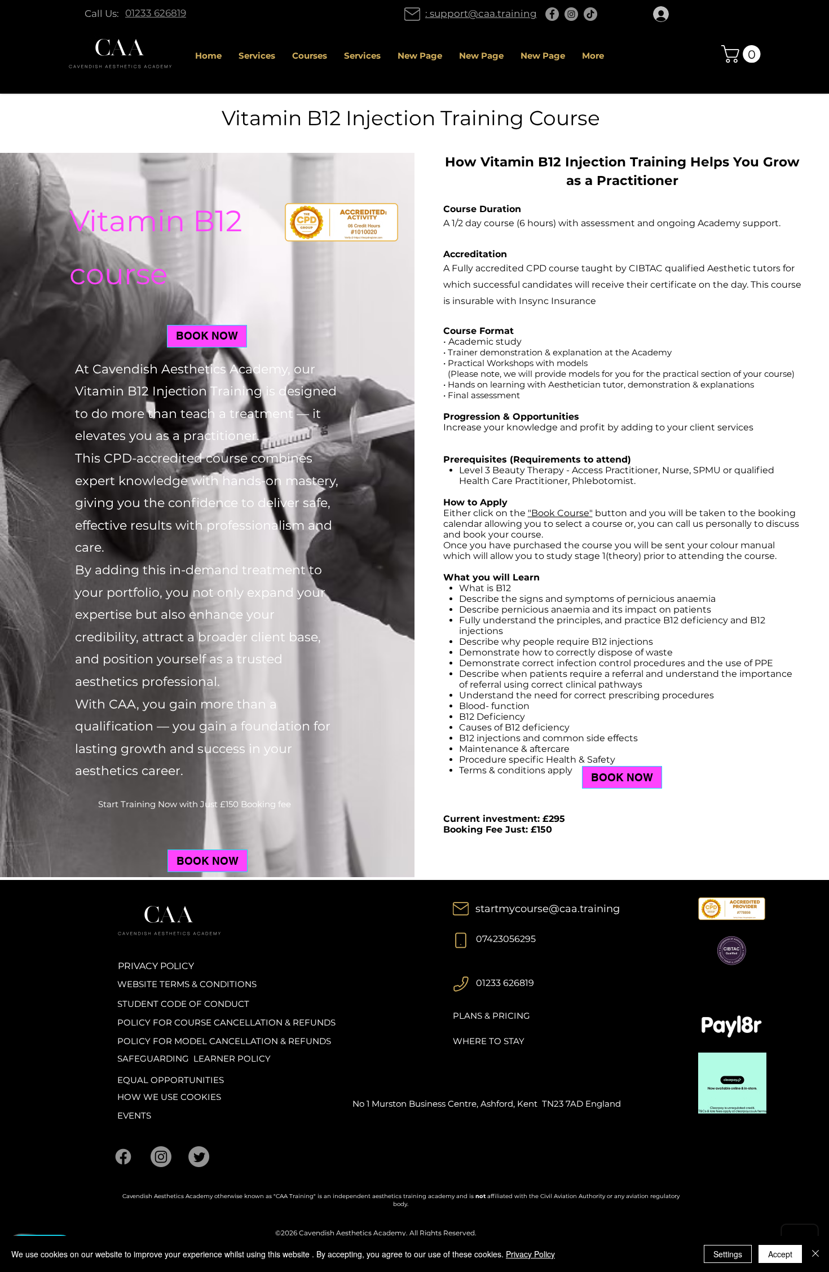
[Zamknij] (815, 1254)
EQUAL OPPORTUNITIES (170, 1080)
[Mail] (412, 14)
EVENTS (134, 1115)
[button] (743, 54)
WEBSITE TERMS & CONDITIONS (187, 984)
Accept (780, 1254)
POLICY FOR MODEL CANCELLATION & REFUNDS (224, 1041)
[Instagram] (571, 14)
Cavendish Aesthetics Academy (352, 1233)
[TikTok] (590, 14)
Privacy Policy (530, 1254)
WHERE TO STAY (488, 1041)
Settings (727, 1254)
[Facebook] (552, 14)
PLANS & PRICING (491, 1015)
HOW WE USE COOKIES (169, 1096)
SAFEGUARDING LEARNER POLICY (194, 1058)
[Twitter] (198, 1156)
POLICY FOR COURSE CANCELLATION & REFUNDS (226, 1022)
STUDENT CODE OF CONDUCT (183, 1003)
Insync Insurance (557, 301)
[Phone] (460, 940)
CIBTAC (646, 268)
